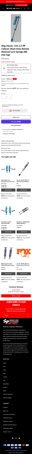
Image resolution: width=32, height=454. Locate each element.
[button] (3, 8)
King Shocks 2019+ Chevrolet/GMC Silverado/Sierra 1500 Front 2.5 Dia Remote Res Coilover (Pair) (8, 222)
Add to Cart (8, 190)
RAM (4, 373)
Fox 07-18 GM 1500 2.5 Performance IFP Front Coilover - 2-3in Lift (23, 264)
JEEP (4, 380)
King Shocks (4, 183)
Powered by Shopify (22, 450)
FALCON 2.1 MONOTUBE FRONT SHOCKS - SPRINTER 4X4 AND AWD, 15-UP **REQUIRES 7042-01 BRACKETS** (23, 222)
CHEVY (5, 363)
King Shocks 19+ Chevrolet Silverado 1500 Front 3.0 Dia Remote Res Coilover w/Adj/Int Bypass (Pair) (8, 180)
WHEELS (5, 387)
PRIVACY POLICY (7, 432)
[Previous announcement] (3, 1)
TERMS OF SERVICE (8, 421)
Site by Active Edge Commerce (16, 452)
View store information (9, 133)
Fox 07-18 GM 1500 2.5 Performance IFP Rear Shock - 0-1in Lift (23, 180)
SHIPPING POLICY (7, 418)
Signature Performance (13, 450)
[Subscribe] (27, 315)
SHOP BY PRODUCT (8, 394)
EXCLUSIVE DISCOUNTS (9, 414)
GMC (4, 366)
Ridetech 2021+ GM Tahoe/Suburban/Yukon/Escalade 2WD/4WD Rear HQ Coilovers (8, 264)
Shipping (3, 81)
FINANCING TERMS (8, 428)
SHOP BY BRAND (7, 398)
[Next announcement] (29, 1)
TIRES (4, 391)
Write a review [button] (16, 296)
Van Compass (20, 225)
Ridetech (3, 267)
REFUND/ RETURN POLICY (10, 425)
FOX (17, 183)
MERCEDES (6, 384)
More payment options (16, 125)
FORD (4, 370)
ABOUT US (5, 411)
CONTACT (5, 407)
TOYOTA (5, 377)
